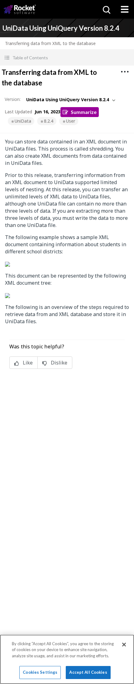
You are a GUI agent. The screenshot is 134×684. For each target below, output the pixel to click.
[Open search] (106, 9)
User (70, 121)
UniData (23, 121)
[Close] (124, 644)
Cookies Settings (40, 672)
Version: (13, 99)
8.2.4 (48, 121)
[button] (67, 58)
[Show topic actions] (124, 72)
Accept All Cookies (88, 672)
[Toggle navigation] (124, 9)
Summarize (84, 112)
